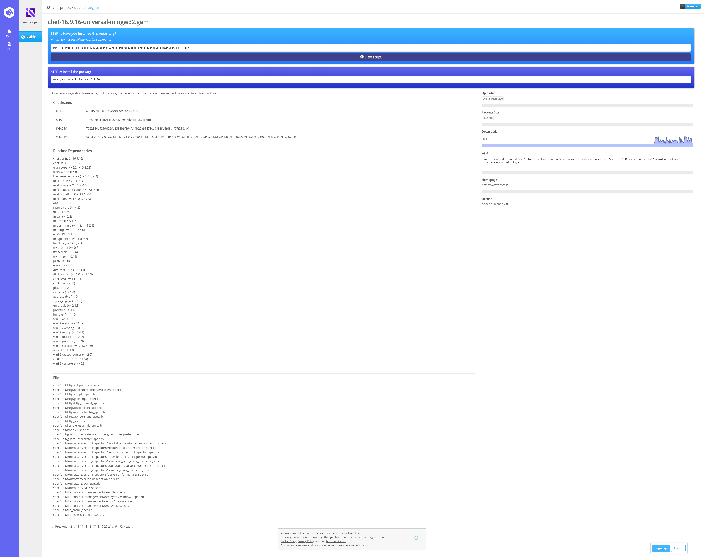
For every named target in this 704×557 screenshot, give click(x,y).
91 (117, 527)
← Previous (59, 527)
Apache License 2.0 (495, 204)
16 (89, 527)
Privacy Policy (306, 541)
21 (109, 527)
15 (85, 527)
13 (77, 527)
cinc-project (30, 22)
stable (78, 7)
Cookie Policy (288, 541)
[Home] (9, 13)
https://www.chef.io (495, 185)
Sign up (661, 548)
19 (101, 527)
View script (372, 57)
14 (81, 527)
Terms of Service (336, 541)
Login (678, 548)
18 (97, 527)
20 (105, 527)
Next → (128, 527)
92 (121, 527)
